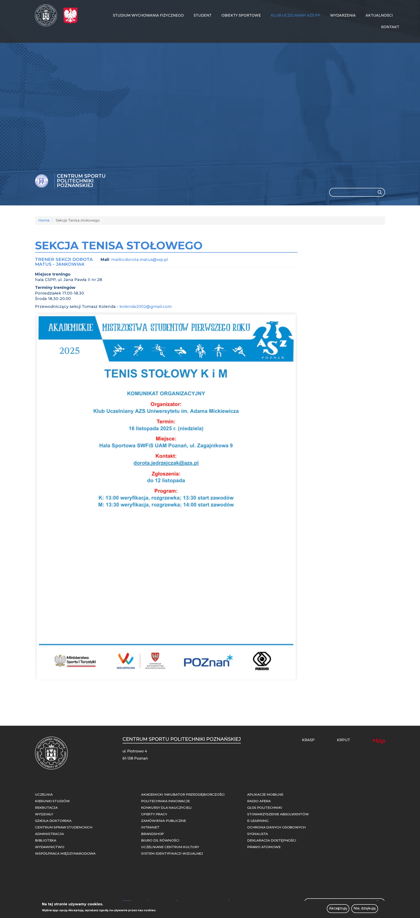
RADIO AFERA (259, 801)
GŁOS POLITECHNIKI (264, 807)
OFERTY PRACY (154, 814)
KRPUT (343, 740)
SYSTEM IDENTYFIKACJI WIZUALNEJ (172, 853)
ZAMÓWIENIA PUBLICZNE (163, 821)
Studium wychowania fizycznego (148, 15)
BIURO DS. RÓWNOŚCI (160, 840)
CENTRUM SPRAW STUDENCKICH (64, 827)
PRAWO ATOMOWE (263, 847)
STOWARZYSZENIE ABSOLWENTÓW (278, 814)
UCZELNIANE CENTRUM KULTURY (170, 847)
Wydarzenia (343, 15)
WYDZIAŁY (44, 814)
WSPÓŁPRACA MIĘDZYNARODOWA (65, 853)
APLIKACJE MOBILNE (265, 794)
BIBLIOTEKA (45, 840)
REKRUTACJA (46, 807)
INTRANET (150, 827)
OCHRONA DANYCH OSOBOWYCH (276, 827)
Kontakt (390, 27)
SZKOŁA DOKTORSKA (53, 821)
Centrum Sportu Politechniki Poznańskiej (81, 181)
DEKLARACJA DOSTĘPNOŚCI (271, 840)
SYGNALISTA (257, 834)
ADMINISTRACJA (49, 834)
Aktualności (379, 15)
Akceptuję (338, 908)
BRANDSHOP (152, 834)
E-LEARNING (257, 821)
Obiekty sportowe (241, 15)
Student (203, 15)
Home (43, 220)
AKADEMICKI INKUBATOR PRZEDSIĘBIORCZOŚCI (183, 794)
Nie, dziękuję (365, 908)
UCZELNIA (43, 794)
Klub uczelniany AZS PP (295, 15)
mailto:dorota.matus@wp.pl (139, 259)
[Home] (47, 15)
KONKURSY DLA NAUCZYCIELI (166, 807)
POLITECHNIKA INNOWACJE (165, 801)
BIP (378, 741)
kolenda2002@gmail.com (145, 306)
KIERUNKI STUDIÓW (52, 801)
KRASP (308, 740)
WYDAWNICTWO (49, 847)
